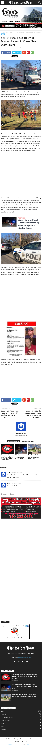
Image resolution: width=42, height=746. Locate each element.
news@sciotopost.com (24, 657)
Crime (2, 723)
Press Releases (5, 720)
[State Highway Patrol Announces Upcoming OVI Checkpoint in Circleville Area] (21, 449)
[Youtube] (27, 662)
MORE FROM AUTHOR (28, 441)
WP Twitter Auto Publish (13, 745)
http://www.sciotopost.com (21, 435)
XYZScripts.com (30, 745)
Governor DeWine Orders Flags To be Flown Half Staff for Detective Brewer (10, 414)
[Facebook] (15, 662)
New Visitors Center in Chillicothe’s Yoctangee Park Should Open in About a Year (34, 456)
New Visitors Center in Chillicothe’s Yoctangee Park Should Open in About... (25, 695)
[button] (39, 2)
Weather (3, 729)
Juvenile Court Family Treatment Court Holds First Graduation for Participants (32, 414)
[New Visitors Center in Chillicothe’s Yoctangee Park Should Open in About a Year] (34, 449)
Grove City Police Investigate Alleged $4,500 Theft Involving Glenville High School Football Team (7, 457)
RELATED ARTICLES (13, 441)
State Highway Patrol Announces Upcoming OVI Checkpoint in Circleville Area (20, 456)
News (6, 32)
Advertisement (24, 738)
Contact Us (33, 738)
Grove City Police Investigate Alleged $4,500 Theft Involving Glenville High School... (24, 676)
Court (2, 726)
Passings (3, 714)
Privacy (16, 738)
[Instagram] (19, 662)
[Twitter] (23, 662)
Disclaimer (9, 738)
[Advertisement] (21, 175)
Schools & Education (7, 717)
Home (2, 32)
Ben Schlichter (7, 48)
